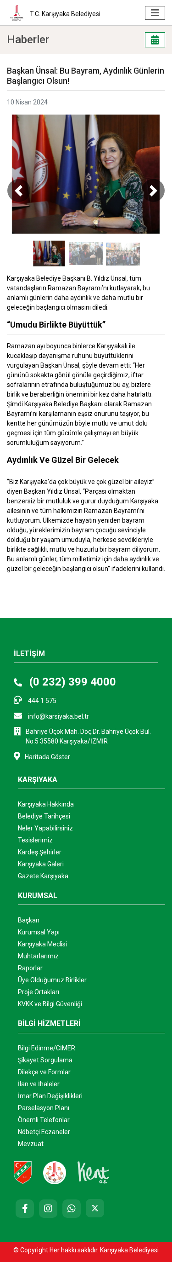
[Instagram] (48, 1208)
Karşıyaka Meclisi (42, 944)
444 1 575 (41, 700)
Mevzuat (31, 1143)
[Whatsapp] (71, 1208)
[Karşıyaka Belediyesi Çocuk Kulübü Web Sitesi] (54, 1172)
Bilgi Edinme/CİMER (46, 1048)
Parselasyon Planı (43, 1108)
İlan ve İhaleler (39, 1084)
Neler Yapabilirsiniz (45, 828)
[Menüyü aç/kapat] (155, 13)
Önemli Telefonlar (44, 1120)
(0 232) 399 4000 (71, 681)
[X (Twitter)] (95, 1208)
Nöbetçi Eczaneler (44, 1131)
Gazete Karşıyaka (43, 876)
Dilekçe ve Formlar (44, 1072)
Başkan (28, 920)
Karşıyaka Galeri (41, 864)
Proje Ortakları (38, 992)
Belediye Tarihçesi (44, 816)
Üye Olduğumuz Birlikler (52, 980)
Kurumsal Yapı (39, 932)
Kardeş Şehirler (39, 852)
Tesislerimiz (35, 840)
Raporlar (30, 968)
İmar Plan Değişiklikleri (50, 1096)
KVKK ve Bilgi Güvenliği (50, 1004)
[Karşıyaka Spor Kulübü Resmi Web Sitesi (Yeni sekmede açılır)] (23, 1172)
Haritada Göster (47, 757)
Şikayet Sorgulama (45, 1060)
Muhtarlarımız (38, 956)
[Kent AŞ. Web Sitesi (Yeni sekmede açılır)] (94, 1172)
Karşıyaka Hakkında (46, 804)
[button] (19, 190)
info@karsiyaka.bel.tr (58, 716)
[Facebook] (25, 1208)
